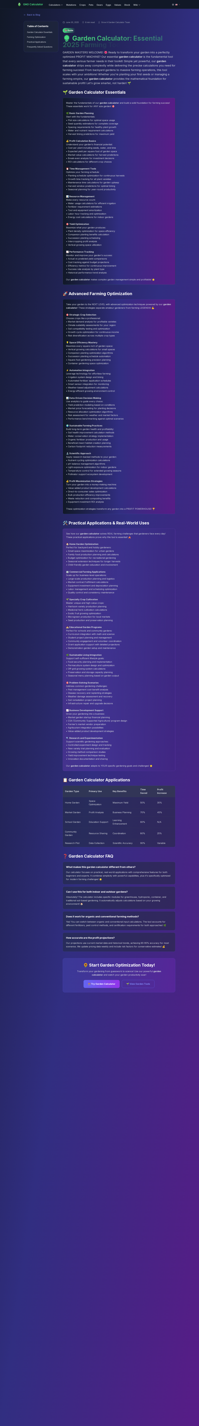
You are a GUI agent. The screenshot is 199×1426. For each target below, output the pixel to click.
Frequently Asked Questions (39, 47)
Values (117, 5)
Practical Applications (36, 42)
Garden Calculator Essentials (39, 32)
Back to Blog (33, 14)
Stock (127, 5)
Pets (91, 5)
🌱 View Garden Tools (138, 984)
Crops (82, 5)
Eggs (108, 5)
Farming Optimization (36, 37)
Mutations (71, 5)
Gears (100, 5)
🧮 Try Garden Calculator (101, 984)
